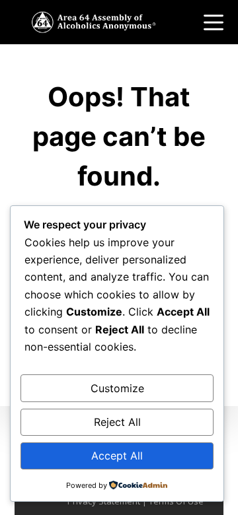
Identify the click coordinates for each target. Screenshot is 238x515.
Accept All (117, 455)
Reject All (117, 422)
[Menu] (213, 22)
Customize (117, 388)
